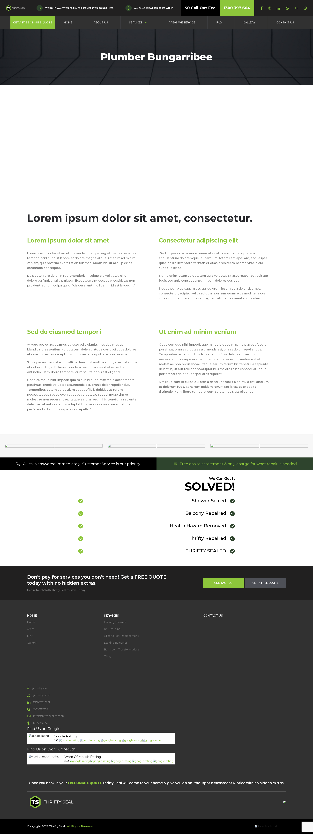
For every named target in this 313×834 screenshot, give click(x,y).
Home (68, 22)
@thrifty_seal (41, 695)
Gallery (249, 22)
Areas (30, 629)
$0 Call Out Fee (200, 8)
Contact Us (285, 22)
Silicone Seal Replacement (121, 635)
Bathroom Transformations (121, 649)
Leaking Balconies (115, 642)
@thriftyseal (39, 688)
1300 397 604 (237, 8)
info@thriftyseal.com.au (48, 716)
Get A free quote (265, 583)
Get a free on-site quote (32, 22)
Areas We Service (182, 22)
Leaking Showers (115, 622)
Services (135, 22)
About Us (101, 22)
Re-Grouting (112, 629)
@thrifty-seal (41, 702)
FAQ (219, 22)
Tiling (107, 656)
